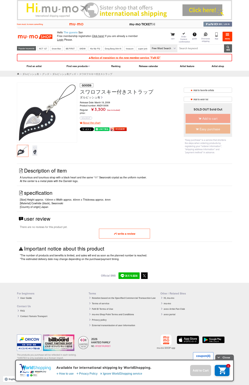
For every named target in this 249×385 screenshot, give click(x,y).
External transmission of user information (113, 325)
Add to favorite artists (203, 90)
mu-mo (167, 303)
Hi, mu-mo (169, 298)
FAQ (22, 310)
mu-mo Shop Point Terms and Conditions (113, 314)
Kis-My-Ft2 (95, 48)
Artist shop (218, 66)
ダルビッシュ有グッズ (64, 74)
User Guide (26, 298)
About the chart (91, 122)
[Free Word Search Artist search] (163, 48)
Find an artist (34, 66)
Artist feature (187, 66)
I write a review (125, 234)
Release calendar (148, 66)
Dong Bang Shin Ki (113, 48)
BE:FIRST (70, 48)
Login (60, 39)
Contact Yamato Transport (33, 316)
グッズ (45, 74)
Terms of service (100, 303)
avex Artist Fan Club (174, 308)
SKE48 (82, 48)
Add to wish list (200, 99)
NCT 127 (43, 48)
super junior (143, 48)
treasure (129, 48)
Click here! (98, 36)
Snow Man (56, 48)
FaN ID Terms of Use (102, 308)
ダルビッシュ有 (30, 74)
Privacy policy (99, 319)
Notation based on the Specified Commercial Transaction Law (123, 298)
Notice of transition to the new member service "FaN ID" (126, 57)
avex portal (169, 314)
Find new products (77, 66)
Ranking (115, 66)
